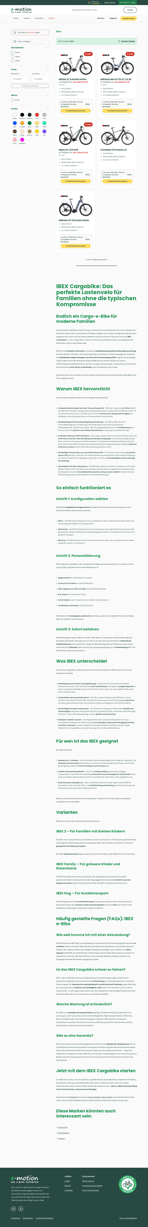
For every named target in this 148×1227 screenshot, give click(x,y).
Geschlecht (17, 47)
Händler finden (129, 18)
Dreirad (26, 18)
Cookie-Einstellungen (44, 1218)
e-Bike (15, 18)
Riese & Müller (63, 1133)
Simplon (61, 1138)
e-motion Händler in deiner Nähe (99, 1097)
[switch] (14, 32)
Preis (14, 69)
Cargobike (39, 18)
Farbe (14, 108)
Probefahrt (73, 1097)
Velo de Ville (63, 1127)
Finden (130, 10)
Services (100, 18)
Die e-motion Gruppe (90, 1190)
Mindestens (15, 74)
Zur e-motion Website (128, 1218)
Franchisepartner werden (92, 1185)
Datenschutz (28, 1218)
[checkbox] (12, 52)
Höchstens (36, 74)
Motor (14, 95)
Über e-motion (88, 1181)
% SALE (51, 18)
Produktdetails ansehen (76, 110)
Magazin (113, 18)
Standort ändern (128, 41)
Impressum (15, 1218)
